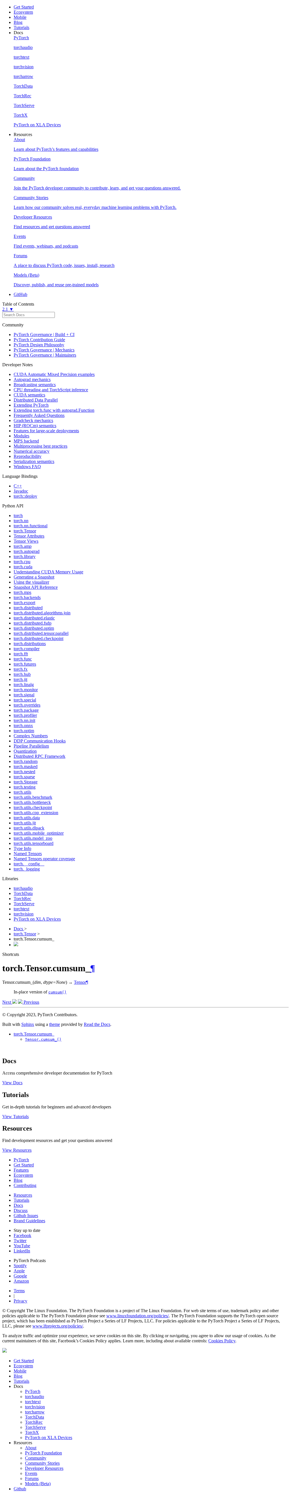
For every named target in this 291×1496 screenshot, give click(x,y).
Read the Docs (97, 1024)
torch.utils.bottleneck (32, 802)
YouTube (22, 1245)
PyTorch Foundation (43, 1452)
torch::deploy (25, 496)
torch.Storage (26, 781)
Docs (19, 928)
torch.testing (25, 787)
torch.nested (24, 771)
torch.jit (20, 679)
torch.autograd (27, 551)
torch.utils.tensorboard (33, 843)
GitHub (20, 294)
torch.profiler (25, 715)
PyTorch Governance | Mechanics (44, 349)
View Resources (17, 1150)
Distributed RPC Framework (39, 756)
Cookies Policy (221, 1340)
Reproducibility (27, 456)
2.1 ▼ (8, 309)
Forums (32, 1478)
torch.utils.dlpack (29, 828)
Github (20, 1488)
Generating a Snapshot (34, 577)
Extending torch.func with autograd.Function (54, 410)
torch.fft (21, 653)
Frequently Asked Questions (39, 415)
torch (18, 515)
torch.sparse (24, 776)
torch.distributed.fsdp (32, 623)
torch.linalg (24, 684)
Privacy (20, 1301)
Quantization (25, 751)
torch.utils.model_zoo (33, 838)
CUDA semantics (29, 394)
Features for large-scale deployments (46, 430)
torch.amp (23, 546)
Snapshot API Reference (36, 587)
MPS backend (26, 441)
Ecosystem (23, 12)
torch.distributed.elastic (34, 618)
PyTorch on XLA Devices (37, 919)
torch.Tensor (25, 530)
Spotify (20, 1265)
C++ (18, 485)
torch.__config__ (29, 863)
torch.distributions (30, 643)
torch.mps (22, 592)
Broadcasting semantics (35, 384)
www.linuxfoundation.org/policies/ (137, 1315)
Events (31, 1473)
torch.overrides (27, 705)
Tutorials (21, 27)
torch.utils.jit (25, 822)
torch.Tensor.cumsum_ (34, 1034)
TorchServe (24, 903)
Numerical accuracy (31, 451)
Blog (18, 22)
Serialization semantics (34, 461)
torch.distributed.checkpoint (38, 638)
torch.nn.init (24, 720)
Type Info (22, 848)
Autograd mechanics (32, 379)
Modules (21, 435)
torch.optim (24, 730)
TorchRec (22, 898)
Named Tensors (28, 853)
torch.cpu (22, 561)
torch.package (26, 710)
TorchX (32, 1432)
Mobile (20, 17)
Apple (19, 1270)
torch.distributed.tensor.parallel (41, 633)
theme (54, 1024)
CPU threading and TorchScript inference (51, 389)
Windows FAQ (27, 466)
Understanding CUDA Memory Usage (48, 571)
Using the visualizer (31, 582)
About (30, 1447)
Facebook (22, 1235)
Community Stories (42, 1463)
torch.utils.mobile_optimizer (39, 833)
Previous (30, 1002)
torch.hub (22, 674)
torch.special (25, 699)
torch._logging (27, 869)
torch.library (25, 556)
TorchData (23, 893)
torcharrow (35, 1411)
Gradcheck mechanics (33, 420)
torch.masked (26, 766)
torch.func (23, 659)
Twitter (20, 1240)
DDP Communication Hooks (40, 740)
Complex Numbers (31, 735)
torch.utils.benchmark (33, 797)
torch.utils (22, 792)
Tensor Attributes (29, 536)
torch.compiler (27, 648)
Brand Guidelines (29, 1220)
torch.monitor (26, 689)
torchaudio (23, 888)
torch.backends (27, 597)
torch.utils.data (27, 817)
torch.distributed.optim (34, 628)
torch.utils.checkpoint (33, 807)
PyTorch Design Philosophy (39, 344)
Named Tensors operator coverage (44, 858)
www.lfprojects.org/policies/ (57, 1326)
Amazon (21, 1281)
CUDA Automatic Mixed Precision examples (54, 374)
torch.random (26, 761)
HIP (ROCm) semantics (35, 425)
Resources (23, 1195)
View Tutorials (15, 1116)
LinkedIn (22, 1250)
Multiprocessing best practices (40, 446)
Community (35, 1458)
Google (20, 1275)
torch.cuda (23, 566)
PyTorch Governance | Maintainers (45, 355)
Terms (19, 1290)
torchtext (21, 908)
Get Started (24, 7)
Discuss (21, 1210)
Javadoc (21, 491)
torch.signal (24, 694)
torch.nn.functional (30, 525)
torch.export (24, 602)
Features (21, 1170)
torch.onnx (23, 725)
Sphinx (27, 1024)
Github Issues (26, 1215)
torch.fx (21, 669)
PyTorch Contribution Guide (39, 339)
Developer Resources (44, 1468)
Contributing (25, 1185)
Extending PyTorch (31, 405)
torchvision (24, 913)
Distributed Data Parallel (36, 400)
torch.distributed (28, 607)
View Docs (12, 1082)
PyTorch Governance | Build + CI (44, 334)
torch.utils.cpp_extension (36, 812)
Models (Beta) (38, 1483)
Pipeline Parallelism (31, 746)
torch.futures (25, 664)
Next (7, 1002)
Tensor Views (26, 541)
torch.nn (21, 520)
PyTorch (21, 1159)
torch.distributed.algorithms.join (42, 612)
